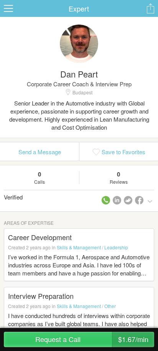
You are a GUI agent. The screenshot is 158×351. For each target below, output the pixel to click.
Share (150, 8)
